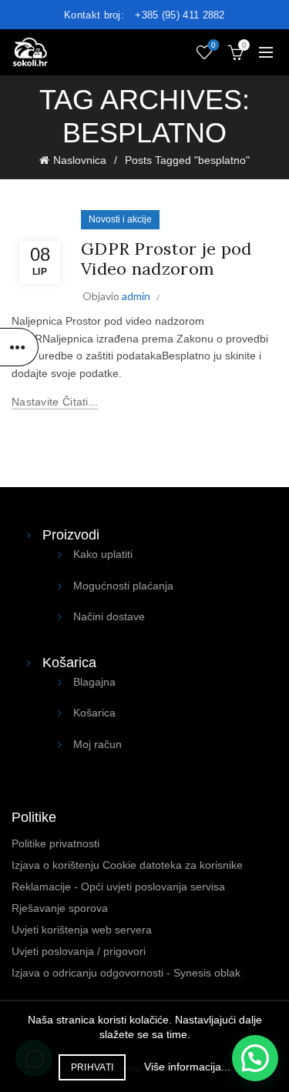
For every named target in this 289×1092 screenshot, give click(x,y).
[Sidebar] (19, 347)
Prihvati (92, 1067)
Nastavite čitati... (55, 402)
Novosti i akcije (120, 219)
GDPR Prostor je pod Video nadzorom (166, 258)
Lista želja (213, 45)
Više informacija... (187, 1066)
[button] (255, 1058)
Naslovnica (79, 160)
